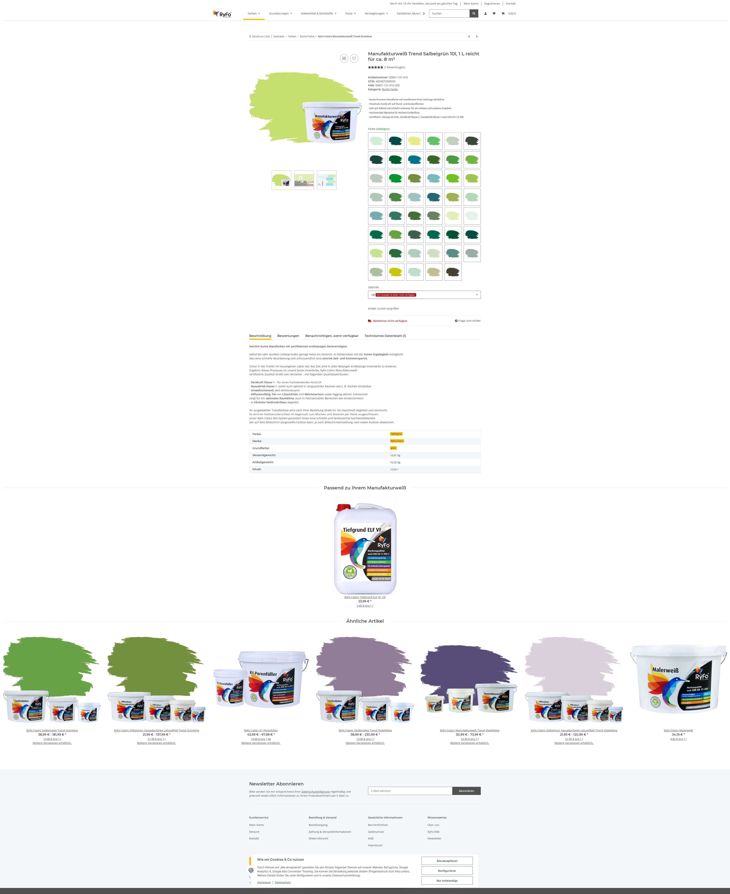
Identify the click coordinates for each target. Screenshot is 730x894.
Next (721, 692)
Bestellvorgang (318, 825)
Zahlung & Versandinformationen (330, 832)
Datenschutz (283, 882)
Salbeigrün (396, 434)
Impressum (264, 882)
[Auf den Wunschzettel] (354, 58)
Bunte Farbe (390, 89)
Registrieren (492, 3)
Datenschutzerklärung (316, 791)
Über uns (433, 825)
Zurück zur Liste (261, 36)
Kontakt (511, 3)
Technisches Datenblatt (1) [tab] (385, 336)
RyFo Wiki (434, 832)
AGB (370, 838)
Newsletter (434, 838)
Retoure (254, 832)
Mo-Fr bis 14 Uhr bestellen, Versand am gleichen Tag (424, 3)
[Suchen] (474, 13)
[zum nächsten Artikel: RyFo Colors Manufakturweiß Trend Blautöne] (477, 36)
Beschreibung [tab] (260, 336)
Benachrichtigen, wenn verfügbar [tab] (332, 336)
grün (393, 448)
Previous (9, 692)
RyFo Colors (397, 441)
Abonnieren (466, 791)
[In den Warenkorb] (252, 49)
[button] (485, 13)
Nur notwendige (447, 880)
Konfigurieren (447, 870)
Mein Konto (471, 3)
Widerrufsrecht (318, 838)
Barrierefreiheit (378, 825)
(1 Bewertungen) (394, 67)
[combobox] (424, 295)
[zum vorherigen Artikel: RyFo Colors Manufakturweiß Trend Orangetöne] (469, 36)
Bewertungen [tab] (288, 336)
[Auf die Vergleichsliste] (344, 58)
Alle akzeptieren (447, 860)
